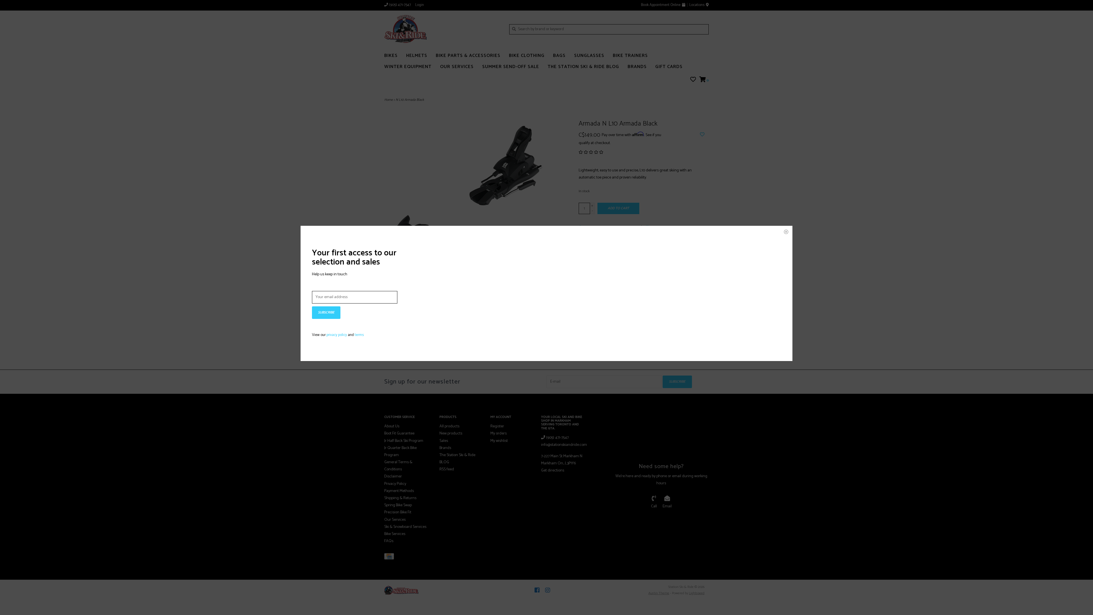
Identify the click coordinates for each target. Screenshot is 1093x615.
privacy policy (336, 335)
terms (359, 335)
